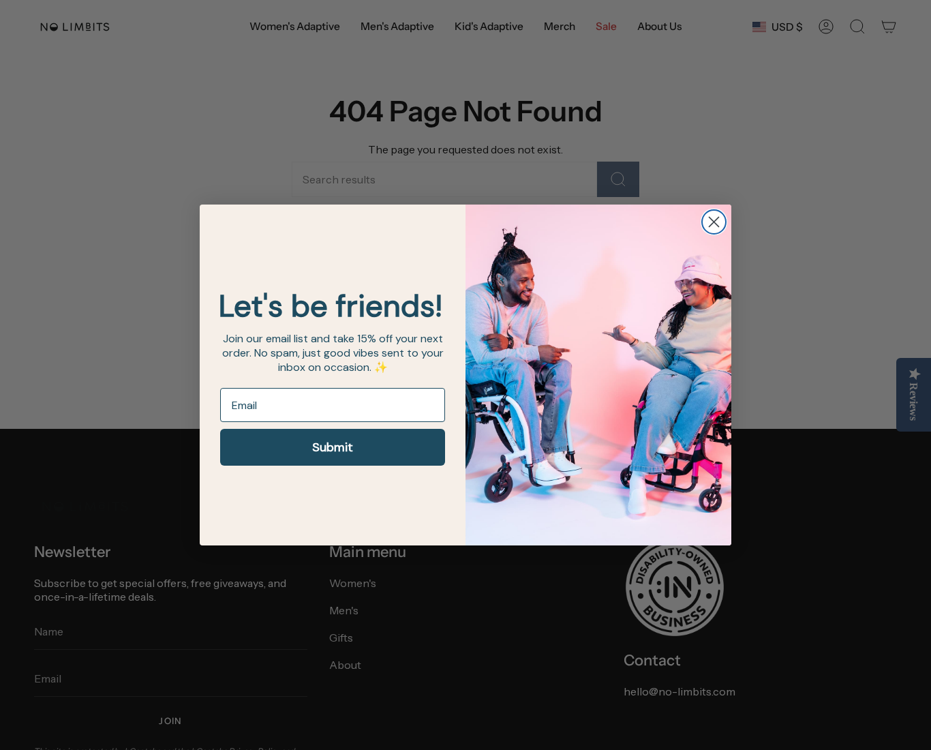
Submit (332, 447)
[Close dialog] (714, 222)
